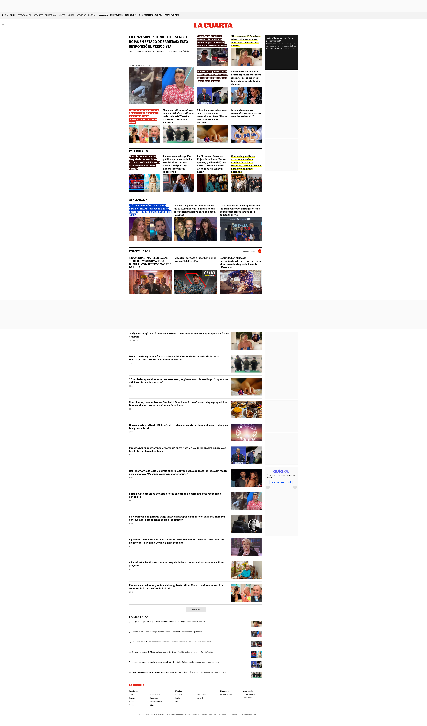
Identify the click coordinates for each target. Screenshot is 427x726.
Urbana (91, 15)
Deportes (38, 15)
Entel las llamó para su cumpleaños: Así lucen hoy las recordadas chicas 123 (246, 113)
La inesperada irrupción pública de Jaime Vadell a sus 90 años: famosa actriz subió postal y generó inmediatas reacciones (177, 164)
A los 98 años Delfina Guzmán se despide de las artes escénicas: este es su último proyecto (177, 564)
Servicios (81, 15)
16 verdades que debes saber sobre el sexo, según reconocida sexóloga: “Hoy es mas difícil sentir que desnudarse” (212, 116)
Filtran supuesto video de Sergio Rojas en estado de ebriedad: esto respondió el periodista (158, 42)
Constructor (116, 15)
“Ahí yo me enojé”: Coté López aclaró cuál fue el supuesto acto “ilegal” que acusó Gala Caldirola (179, 335)
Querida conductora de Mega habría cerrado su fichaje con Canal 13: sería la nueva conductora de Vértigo (172, 652)
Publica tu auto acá (281, 482)
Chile (12, 15)
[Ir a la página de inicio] (213, 25)
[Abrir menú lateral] (4, 25)
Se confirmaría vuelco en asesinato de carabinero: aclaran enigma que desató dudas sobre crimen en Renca (173, 642)
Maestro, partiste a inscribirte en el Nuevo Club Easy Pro (195, 259)
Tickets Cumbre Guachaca (150, 15)
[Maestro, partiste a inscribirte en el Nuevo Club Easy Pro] (195, 282)
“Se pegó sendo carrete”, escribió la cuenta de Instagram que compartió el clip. (159, 51)
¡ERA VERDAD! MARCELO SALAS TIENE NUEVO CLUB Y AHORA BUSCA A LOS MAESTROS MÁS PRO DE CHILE (150, 262)
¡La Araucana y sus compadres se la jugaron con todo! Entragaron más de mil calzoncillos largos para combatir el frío (240, 210)
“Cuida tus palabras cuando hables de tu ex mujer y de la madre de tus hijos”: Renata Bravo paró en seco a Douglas (195, 210)
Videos (62, 15)
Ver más (195, 609)
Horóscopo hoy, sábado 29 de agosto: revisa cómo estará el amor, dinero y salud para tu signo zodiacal (178, 427)
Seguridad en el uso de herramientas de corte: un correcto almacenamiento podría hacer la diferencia (240, 262)
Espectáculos (24, 15)
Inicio (5, 15)
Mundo (70, 15)
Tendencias (50, 15)
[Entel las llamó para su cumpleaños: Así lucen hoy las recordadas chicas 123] (246, 134)
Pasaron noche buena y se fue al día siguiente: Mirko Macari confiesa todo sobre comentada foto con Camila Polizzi (176, 587)
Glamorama (138, 200)
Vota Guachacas (172, 15)
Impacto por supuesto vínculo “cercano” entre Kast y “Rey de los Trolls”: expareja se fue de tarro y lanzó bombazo (177, 449)
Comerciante (131, 15)
